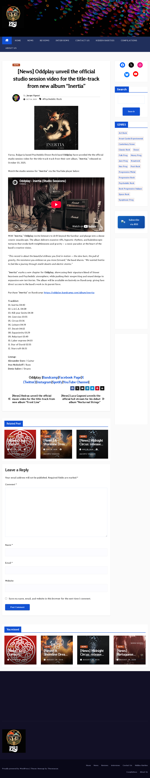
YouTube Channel (75, 382)
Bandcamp (50, 377)
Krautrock (135, 161)
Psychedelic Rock (126, 183)
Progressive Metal (127, 172)
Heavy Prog (136, 155)
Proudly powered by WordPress (16, 768)
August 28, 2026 (18, 660)
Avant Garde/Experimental (131, 138)
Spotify (57, 382)
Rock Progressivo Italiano (130, 189)
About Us (10, 48)
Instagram (43, 382)
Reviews (44, 40)
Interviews (62, 40)
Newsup (41, 768)
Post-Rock (135, 166)
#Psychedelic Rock (52, 99)
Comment (11, 484)
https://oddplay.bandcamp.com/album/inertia (69, 292)
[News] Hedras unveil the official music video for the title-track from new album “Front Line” (33, 399)
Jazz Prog (123, 161)
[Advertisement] (131, 284)
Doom (136, 150)
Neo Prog (123, 166)
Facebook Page (70, 377)
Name (9, 545)
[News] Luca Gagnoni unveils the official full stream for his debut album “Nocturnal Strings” (80, 399)
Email (9, 562)
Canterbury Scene (127, 144)
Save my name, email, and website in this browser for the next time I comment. (50, 598)
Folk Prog (123, 155)
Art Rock (123, 133)
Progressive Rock (127, 177)
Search (122, 89)
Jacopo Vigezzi (33, 95)
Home (18, 40)
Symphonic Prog (126, 200)
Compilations (129, 40)
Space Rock (124, 194)
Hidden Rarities (105, 40)
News (30, 40)
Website (9, 580)
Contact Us (82, 40)
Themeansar (53, 768)
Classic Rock (124, 150)
